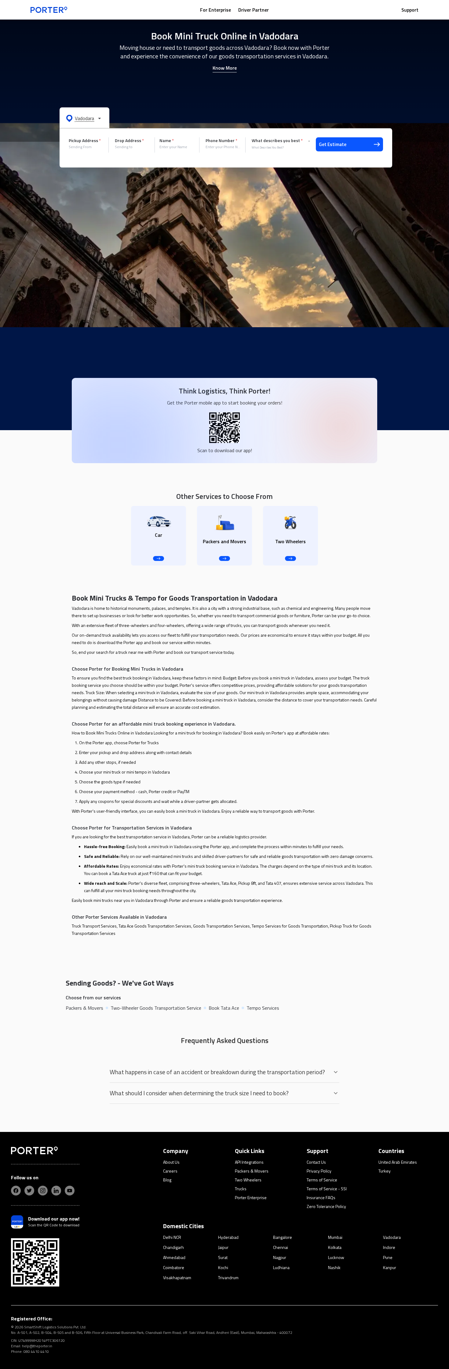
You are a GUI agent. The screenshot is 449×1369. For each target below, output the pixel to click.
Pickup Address (85, 140)
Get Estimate (332, 144)
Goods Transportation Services (221, 926)
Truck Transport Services (94, 926)
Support (409, 9)
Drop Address (129, 140)
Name (166, 140)
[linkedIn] (56, 1190)
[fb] (16, 1190)
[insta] (43, 1190)
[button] (84, 118)
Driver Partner (253, 9)
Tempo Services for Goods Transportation (290, 926)
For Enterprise (215, 9)
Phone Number (221, 140)
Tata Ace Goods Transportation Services (155, 926)
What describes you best (277, 140)
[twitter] (29, 1190)
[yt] (70, 1190)
